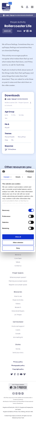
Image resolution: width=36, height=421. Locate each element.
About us (18, 255)
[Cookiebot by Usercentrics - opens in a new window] (25, 171)
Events (18, 330)
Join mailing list (18, 337)
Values (18, 262)
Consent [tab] (6, 177)
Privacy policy (18, 362)
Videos (18, 303)
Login (7, 15)
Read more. (20, 403)
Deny (18, 248)
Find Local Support (18, 326)
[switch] (31, 216)
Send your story (18, 352)
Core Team (18, 258)
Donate (18, 333)
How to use (18, 296)
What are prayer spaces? (18, 277)
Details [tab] (18, 177)
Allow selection (18, 242)
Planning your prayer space (18, 281)
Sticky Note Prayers (18, 311)
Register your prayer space (18, 285)
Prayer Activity (18, 22)
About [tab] (29, 177)
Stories (18, 349)
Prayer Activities (18, 300)
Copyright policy (18, 369)
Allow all (18, 237)
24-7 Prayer (18, 314)
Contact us (18, 266)
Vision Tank (21, 417)
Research (18, 307)
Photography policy (18, 365)
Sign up (12, 15)
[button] (7, 31)
